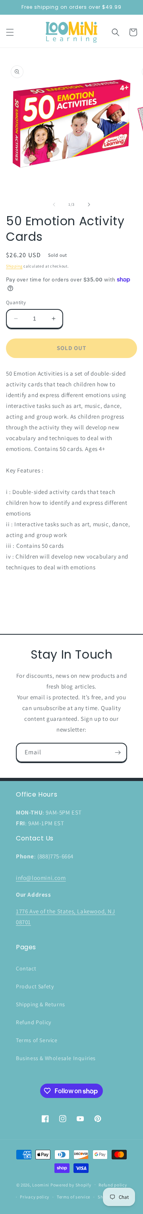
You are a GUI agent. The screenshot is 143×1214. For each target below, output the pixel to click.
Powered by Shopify (70, 1184)
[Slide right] (89, 204)
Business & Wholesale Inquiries (56, 1058)
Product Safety (35, 986)
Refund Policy (33, 1022)
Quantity (16, 302)
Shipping (14, 266)
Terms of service (73, 1197)
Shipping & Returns (40, 1004)
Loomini (40, 1184)
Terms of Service (37, 1040)
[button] (10, 32)
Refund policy (113, 1185)
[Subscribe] (117, 752)
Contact (26, 968)
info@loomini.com (41, 877)
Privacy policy (34, 1197)
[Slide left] (54, 204)
